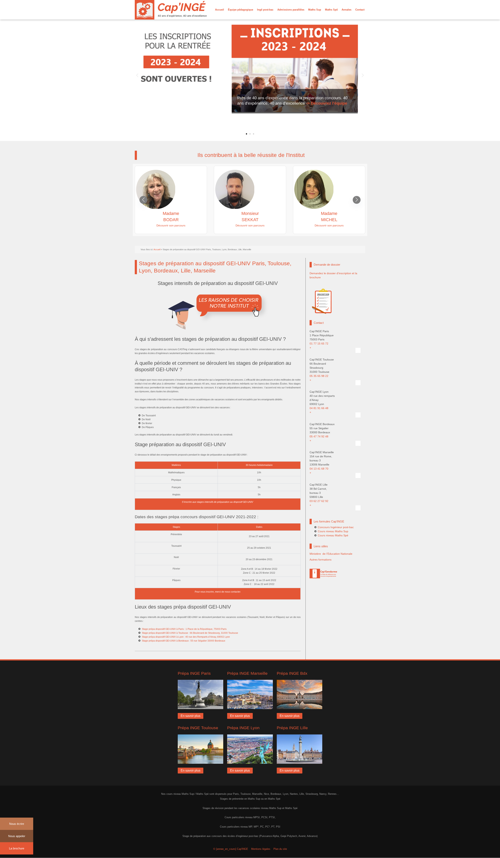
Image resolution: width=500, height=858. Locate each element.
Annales (346, 9)
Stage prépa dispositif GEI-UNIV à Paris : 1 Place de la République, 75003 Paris (184, 629)
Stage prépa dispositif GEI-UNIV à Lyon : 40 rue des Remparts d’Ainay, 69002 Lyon (186, 636)
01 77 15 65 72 (319, 343)
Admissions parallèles (290, 9)
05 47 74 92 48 (319, 436)
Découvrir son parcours (170, 225)
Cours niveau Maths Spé (333, 535)
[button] (137, 75)
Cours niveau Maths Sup (333, 531)
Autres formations (320, 559)
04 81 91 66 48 (319, 408)
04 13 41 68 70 (319, 468)
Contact (359, 9)
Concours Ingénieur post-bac (336, 527)
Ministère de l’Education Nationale (331, 553)
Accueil (219, 9)
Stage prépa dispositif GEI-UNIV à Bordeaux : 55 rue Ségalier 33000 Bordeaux (183, 640)
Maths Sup (314, 9)
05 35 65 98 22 (319, 375)
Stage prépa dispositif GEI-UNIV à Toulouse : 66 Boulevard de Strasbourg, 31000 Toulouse (190, 633)
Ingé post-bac (265, 9)
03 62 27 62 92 (319, 501)
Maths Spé (331, 9)
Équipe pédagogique (240, 9)
